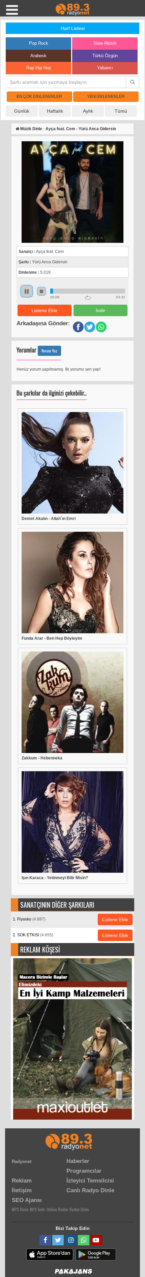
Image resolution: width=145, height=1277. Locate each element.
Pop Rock (38, 43)
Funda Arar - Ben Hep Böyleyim (52, 638)
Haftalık (55, 111)
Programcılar (84, 1171)
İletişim (22, 1190)
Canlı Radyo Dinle (90, 1190)
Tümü (121, 111)
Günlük (21, 111)
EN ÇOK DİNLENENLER (39, 96)
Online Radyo (57, 1209)
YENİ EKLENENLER (106, 96)
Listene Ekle (44, 310)
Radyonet (21, 1161)
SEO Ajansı (27, 1200)
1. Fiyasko (29, 919)
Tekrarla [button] (88, 298)
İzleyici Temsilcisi (90, 1180)
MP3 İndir (37, 1209)
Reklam (22, 1180)
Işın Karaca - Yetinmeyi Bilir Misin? (55, 877)
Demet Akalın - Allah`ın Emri (49, 518)
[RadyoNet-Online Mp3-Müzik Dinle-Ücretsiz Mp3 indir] (72, 9)
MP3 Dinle (20, 1209)
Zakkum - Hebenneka (42, 758)
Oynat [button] (26, 291)
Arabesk (38, 55)
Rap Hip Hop (38, 67)
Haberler (77, 1161)
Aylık (88, 111)
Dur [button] (41, 291)
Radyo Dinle (79, 1209)
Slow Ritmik (105, 43)
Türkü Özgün (105, 55)
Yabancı (105, 67)
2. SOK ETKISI (33, 935)
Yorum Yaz (49, 350)
